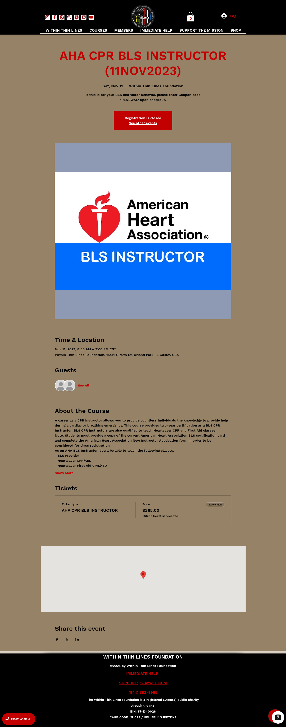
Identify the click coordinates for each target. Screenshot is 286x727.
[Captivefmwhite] (61, 17)
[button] (191, 16)
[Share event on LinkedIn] (77, 639)
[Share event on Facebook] (57, 639)
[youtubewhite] (91, 17)
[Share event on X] (67, 639)
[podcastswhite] (76, 17)
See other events (143, 123)
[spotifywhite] (69, 17)
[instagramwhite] (47, 17)
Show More (64, 473)
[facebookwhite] (54, 17)
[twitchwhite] (83, 17)
